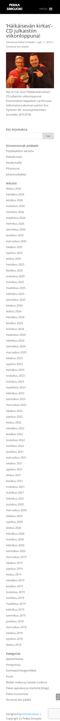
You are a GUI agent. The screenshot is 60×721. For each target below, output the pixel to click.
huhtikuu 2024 (15, 329)
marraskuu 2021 (16, 457)
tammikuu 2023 (16, 399)
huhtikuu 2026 (15, 212)
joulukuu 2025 (15, 235)
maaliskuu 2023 (16, 387)
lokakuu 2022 (14, 411)
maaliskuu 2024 (16, 335)
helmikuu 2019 (15, 609)
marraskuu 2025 (16, 241)
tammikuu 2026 (16, 229)
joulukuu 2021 (15, 452)
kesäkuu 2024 (14, 323)
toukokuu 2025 (15, 276)
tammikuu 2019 (16, 615)
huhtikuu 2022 (15, 446)
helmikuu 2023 (15, 393)
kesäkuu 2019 (14, 586)
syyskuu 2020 (14, 522)
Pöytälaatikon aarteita (20, 151)
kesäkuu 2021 (14, 481)
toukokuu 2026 (15, 206)
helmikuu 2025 (15, 294)
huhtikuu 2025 (15, 282)
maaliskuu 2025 (16, 288)
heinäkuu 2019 (15, 580)
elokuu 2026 (13, 188)
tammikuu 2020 (16, 551)
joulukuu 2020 (15, 504)
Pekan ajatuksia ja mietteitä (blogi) (27, 688)
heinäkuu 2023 (15, 370)
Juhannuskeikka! (16, 174)
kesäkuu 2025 (14, 270)
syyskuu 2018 (14, 639)
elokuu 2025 (13, 258)
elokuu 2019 (13, 574)
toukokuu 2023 (15, 375)
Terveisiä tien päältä (17, 46)
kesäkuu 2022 (14, 434)
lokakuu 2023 (14, 358)
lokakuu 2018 (14, 633)
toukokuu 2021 (15, 487)
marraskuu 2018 (16, 627)
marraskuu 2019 (16, 557)
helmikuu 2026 (15, 223)
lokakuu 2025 (14, 247)
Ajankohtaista (14, 659)
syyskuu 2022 (14, 416)
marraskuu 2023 (16, 352)
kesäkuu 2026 (14, 200)
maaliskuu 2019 (16, 604)
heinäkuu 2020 (15, 533)
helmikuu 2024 (15, 340)
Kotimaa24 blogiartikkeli (21, 670)
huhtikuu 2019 (15, 598)
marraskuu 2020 (16, 510)
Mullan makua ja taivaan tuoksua (26, 682)
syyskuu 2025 (14, 253)
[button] (44, 9)
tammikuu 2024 (16, 346)
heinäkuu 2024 (15, 317)
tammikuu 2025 (16, 300)
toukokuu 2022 (15, 440)
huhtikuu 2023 (15, 381)
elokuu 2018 (13, 645)
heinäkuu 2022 (15, 428)
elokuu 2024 (13, 311)
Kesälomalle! (14, 162)
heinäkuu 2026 (15, 194)
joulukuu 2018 (15, 621)
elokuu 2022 (13, 422)
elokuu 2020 (13, 528)
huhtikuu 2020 (15, 539)
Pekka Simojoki (26, 42)
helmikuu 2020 (15, 545)
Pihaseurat (13, 168)
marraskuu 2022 (16, 405)
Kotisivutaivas (31, 714)
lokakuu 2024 (14, 305)
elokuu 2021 (13, 475)
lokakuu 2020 (14, 516)
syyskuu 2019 (14, 568)
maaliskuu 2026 (16, 218)
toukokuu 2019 (15, 592)
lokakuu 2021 (14, 463)
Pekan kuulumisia (17, 694)
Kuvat (9, 676)
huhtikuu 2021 (15, 492)
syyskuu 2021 (14, 469)
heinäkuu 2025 (15, 264)
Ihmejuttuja (13, 665)
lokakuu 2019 (14, 563)
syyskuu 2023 (14, 364)
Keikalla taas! (14, 157)
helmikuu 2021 (15, 498)
